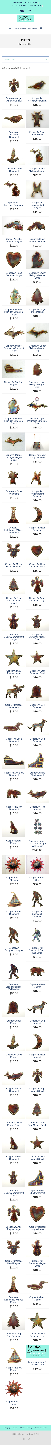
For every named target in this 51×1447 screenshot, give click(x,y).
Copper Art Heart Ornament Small (37, 565)
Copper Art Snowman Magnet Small (37, 637)
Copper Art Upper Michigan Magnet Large (37, 348)
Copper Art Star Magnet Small (37, 1157)
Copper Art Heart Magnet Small (14, 1124)
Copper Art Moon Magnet (37, 1056)
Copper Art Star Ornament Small (37, 672)
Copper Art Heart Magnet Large (37, 1228)
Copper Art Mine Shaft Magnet (37, 774)
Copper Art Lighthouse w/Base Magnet (13, 1299)
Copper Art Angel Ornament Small (14, 99)
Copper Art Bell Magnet (14, 1022)
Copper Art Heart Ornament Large (14, 274)
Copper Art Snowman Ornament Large (14, 637)
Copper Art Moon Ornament (37, 529)
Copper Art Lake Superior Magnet (14, 240)
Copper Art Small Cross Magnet (37, 133)
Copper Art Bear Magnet (37, 985)
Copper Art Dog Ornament (37, 740)
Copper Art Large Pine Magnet (37, 310)
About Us (17, 3)
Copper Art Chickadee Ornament (14, 134)
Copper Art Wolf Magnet (13, 842)
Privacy (29, 1428)
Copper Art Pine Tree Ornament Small (13, 600)
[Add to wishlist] (17, 85)
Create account (25, 28)
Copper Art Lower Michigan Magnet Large (37, 275)
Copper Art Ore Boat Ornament (14, 774)
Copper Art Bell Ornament (37, 706)
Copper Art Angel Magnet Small (37, 1089)
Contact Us (31, 3)
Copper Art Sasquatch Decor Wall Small (37, 950)
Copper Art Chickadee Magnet (37, 99)
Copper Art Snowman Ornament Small (14, 1193)
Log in (17, 28)
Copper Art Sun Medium (13, 878)
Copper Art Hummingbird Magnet (37, 205)
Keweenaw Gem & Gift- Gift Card (37, 1363)
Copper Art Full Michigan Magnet (37, 169)
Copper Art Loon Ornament (14, 740)
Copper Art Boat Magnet (13, 1369)
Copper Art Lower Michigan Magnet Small (37, 384)
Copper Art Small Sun (37, 878)
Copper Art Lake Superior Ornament (37, 240)
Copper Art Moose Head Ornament (14, 565)
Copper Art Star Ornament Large (37, 1335)
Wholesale (35, 5)
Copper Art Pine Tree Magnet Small (37, 1124)
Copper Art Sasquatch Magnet (14, 949)
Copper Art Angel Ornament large (37, 599)
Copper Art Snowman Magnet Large (37, 1263)
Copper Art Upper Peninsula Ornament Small (37, 421)
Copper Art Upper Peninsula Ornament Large (14, 348)
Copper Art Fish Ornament (13, 1089)
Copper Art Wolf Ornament (13, 1157)
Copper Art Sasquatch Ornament (37, 914)
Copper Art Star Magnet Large (13, 672)
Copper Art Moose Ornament (14, 706)
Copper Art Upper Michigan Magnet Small (13, 457)
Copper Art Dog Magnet (37, 1022)
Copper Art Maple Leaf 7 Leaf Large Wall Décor (37, 843)
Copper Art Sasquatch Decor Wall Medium (13, 986)
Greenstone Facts (41, 1428)
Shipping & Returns (10, 1428)
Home (21, 44)
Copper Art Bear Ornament (14, 808)
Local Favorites (18, 5)
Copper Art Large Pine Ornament (14, 1335)
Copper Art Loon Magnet (37, 1298)
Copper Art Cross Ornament (14, 492)
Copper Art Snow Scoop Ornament (37, 456)
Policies (22, 1428)
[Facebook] (23, 1439)
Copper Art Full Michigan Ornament (13, 204)
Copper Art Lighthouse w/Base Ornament (13, 530)
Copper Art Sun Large (13, 1403)
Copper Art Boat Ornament (13, 912)
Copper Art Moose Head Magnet (14, 1262)
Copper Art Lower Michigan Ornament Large (13, 311)
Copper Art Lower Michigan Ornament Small (13, 421)
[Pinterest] (29, 1439)
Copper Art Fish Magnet (37, 808)
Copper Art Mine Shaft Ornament (37, 1191)
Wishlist (34, 28)
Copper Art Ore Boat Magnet (14, 383)
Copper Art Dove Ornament (14, 169)
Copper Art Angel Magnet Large (14, 1228)
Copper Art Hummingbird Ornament (37, 493)
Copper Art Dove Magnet (14, 1056)
